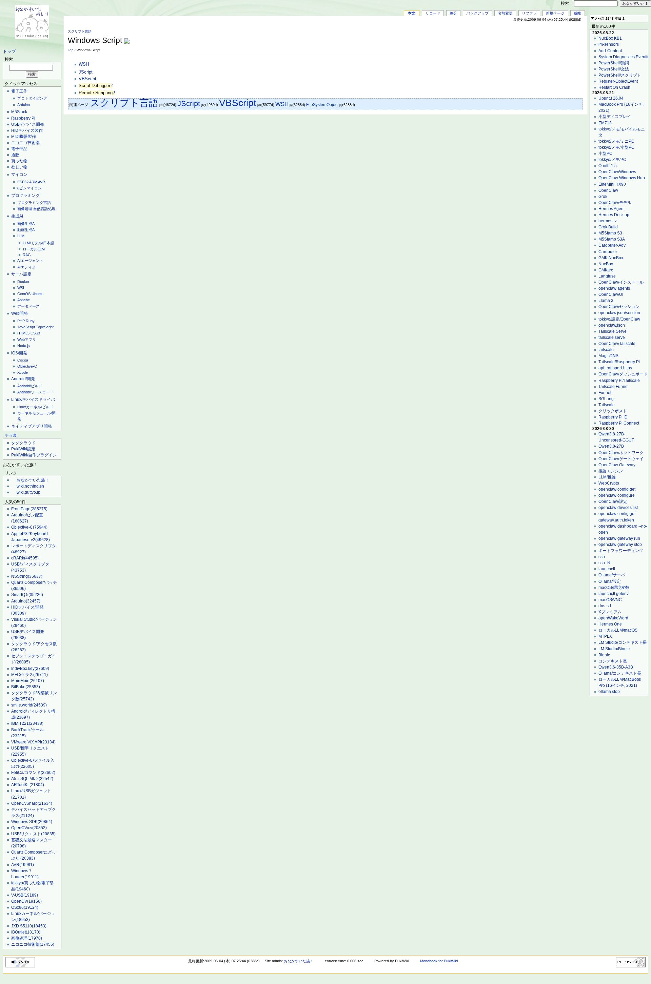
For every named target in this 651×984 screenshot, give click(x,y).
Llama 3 (605, 300)
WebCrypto (608, 483)
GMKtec (605, 270)
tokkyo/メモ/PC (612, 159)
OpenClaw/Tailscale (616, 343)
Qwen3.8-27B (611, 446)
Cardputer (607, 251)
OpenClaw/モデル (614, 202)
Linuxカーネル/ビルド (35, 407)
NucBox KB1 (610, 38)
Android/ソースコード (35, 392)
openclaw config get (616, 489)
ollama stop (609, 691)
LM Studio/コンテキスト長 (622, 642)
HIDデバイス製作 (27, 130)
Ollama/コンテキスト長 (619, 673)
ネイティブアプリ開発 (31, 426)
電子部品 (19, 148)
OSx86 (24, 907)
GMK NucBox (610, 257)
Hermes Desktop (613, 214)
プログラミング (25, 195)
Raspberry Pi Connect (618, 423)
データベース (28, 306)
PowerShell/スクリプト (619, 75)
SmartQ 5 (27, 594)
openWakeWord (613, 618)
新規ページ (555, 13)
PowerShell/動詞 (613, 63)
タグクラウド (23, 442)
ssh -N (604, 562)
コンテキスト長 (612, 661)
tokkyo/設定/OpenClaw (619, 319)
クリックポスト (612, 411)
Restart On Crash (614, 87)
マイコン (19, 174)
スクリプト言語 (80, 31)
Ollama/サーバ (611, 575)
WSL (21, 288)
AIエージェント (30, 261)
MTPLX (605, 636)
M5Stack (19, 111)
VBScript (87, 79)
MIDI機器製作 (23, 136)
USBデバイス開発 (27, 124)
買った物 (19, 161)
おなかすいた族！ (33, 480)
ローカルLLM (34, 249)
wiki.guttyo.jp (28, 492)
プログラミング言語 (34, 203)
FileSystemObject (322, 104)
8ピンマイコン (29, 188)
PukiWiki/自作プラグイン (34, 455)
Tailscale (606, 405)
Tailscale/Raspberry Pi (619, 362)
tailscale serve (611, 337)
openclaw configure (616, 495)
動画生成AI (26, 230)
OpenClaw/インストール (621, 282)
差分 (453, 13)
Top (71, 50)
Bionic (604, 655)
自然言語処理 (44, 209)
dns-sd (604, 605)
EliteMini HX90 (612, 184)
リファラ (529, 13)
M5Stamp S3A (611, 239)
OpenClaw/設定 (612, 501)
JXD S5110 (28, 926)
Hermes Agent (611, 208)
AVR (41, 182)
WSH (84, 64)
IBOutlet (25, 932)
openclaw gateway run (619, 538)
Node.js (23, 346)
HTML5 (23, 333)
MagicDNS (608, 355)
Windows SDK (31, 821)
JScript (86, 72)
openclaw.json (611, 325)
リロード (433, 13)
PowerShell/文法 (613, 69)
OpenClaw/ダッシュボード (623, 374)
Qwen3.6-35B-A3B (615, 667)
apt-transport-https (615, 368)
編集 (577, 13)
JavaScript (26, 327)
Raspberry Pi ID (613, 417)
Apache (23, 300)
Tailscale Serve (612, 331)
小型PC (605, 153)
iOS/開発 (19, 353)
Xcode (22, 372)
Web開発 (19, 313)
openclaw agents (614, 288)
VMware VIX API (33, 742)
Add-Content (610, 50)
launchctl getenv (613, 593)
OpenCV (26, 901)
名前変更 (505, 13)
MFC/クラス (29, 674)
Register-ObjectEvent (618, 81)
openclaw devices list (618, 507)
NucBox (605, 264)
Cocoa (22, 360)
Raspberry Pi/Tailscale (619, 380)
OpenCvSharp (31, 803)
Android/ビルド (29, 386)
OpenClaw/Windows (617, 171)
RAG (27, 255)
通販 (15, 154)
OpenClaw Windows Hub (621, 178)
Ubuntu (37, 294)
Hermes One (610, 624)
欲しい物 (19, 167)
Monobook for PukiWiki (439, 961)
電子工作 (19, 91)
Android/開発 (23, 378)
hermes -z (607, 221)
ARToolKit (27, 784)
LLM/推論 (607, 477)
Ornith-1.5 (607, 165)
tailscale (606, 349)
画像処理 (24, 209)
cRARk (25, 558)
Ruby (30, 321)
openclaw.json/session (619, 312)
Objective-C (27, 366)
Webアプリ (26, 339)
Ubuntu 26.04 (611, 98)
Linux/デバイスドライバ (33, 399)
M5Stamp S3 (610, 233)
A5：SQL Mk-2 (32, 778)
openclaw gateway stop (620, 544)
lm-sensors (608, 44)
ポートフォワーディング (620, 550)
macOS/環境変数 (613, 587)
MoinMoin (27, 680)
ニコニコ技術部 (25, 142)
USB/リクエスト (33, 834)
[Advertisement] (504, 37)
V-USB (24, 895)
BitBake (25, 686)
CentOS (24, 294)
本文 (411, 13)
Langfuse (607, 276)
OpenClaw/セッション (618, 306)
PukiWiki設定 (23, 449)
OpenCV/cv (29, 827)
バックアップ (477, 13)
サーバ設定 (21, 274)
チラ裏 (11, 435)
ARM (33, 182)
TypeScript (45, 327)
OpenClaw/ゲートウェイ (621, 458)
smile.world (29, 705)
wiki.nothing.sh (30, 486)
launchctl (606, 569)
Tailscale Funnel (613, 386)
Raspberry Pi (23, 118)
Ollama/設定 (609, 581)
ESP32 (22, 182)
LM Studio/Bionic (614, 649)
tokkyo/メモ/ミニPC (616, 141)
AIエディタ (26, 267)
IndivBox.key (30, 668)
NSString (26, 576)
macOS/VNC (610, 599)
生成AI (17, 216)
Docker (23, 282)
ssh (601, 556)
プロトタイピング (32, 98)
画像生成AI (26, 224)
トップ (9, 51)
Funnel (604, 392)
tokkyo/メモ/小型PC (616, 147)
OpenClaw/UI (610, 294)
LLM (20, 236)
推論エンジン (610, 471)
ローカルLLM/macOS (617, 630)
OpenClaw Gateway (616, 465)
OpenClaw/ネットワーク (621, 452)
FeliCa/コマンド (33, 772)
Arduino (23, 105)
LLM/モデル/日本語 (38, 243)
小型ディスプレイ (614, 116)
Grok (602, 196)
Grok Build (608, 227)
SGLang (606, 398)
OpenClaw (608, 190)
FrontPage (29, 509)
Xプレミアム (610, 612)
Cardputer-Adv (612, 245)
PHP (21, 321)
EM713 (605, 123)
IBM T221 (27, 723)
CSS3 (35, 333)
